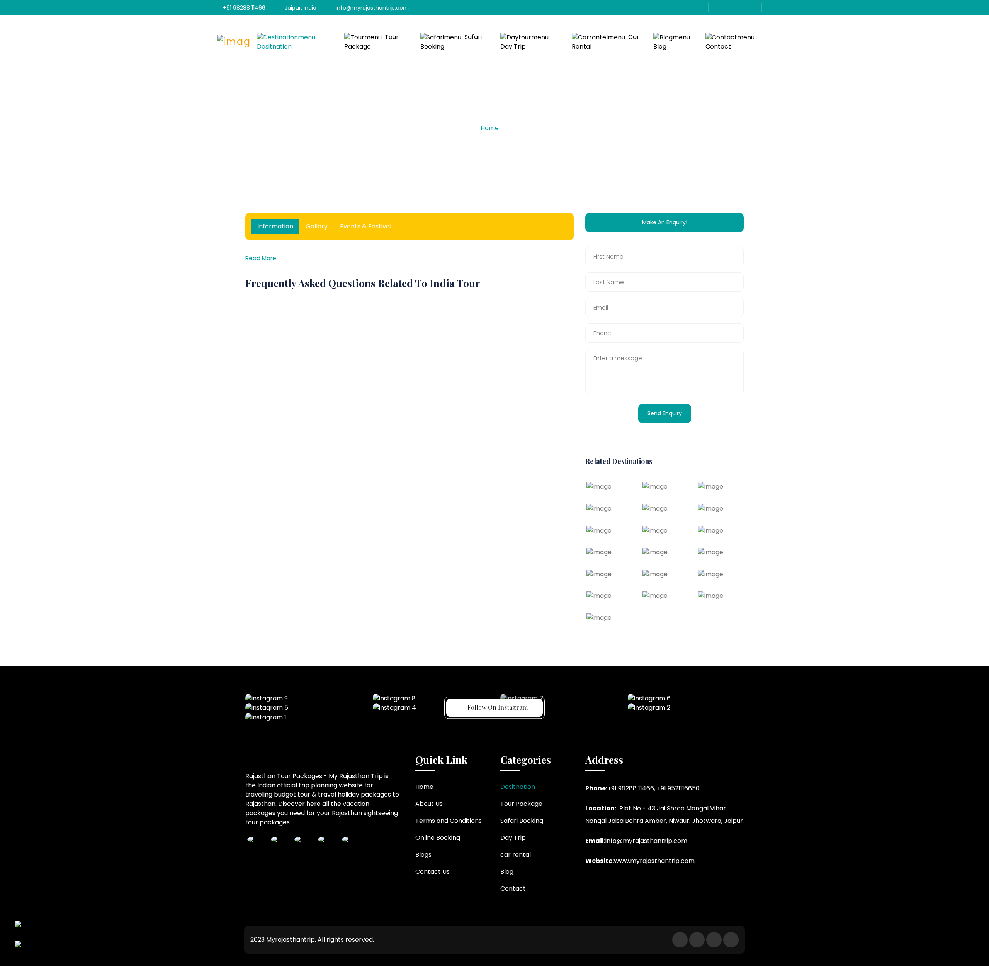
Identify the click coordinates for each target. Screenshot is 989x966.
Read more (260, 258)
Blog (659, 46)
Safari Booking (451, 41)
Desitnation (274, 46)
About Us (429, 803)
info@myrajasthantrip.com (371, 8)
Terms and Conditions (448, 820)
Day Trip (513, 46)
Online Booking (437, 837)
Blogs (423, 854)
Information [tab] (275, 226)
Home (490, 127)
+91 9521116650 (678, 788)
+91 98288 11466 (243, 8)
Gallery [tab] (317, 226)
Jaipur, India (299, 8)
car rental (605, 41)
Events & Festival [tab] (365, 226)
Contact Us (432, 871)
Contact (718, 46)
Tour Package (371, 41)
